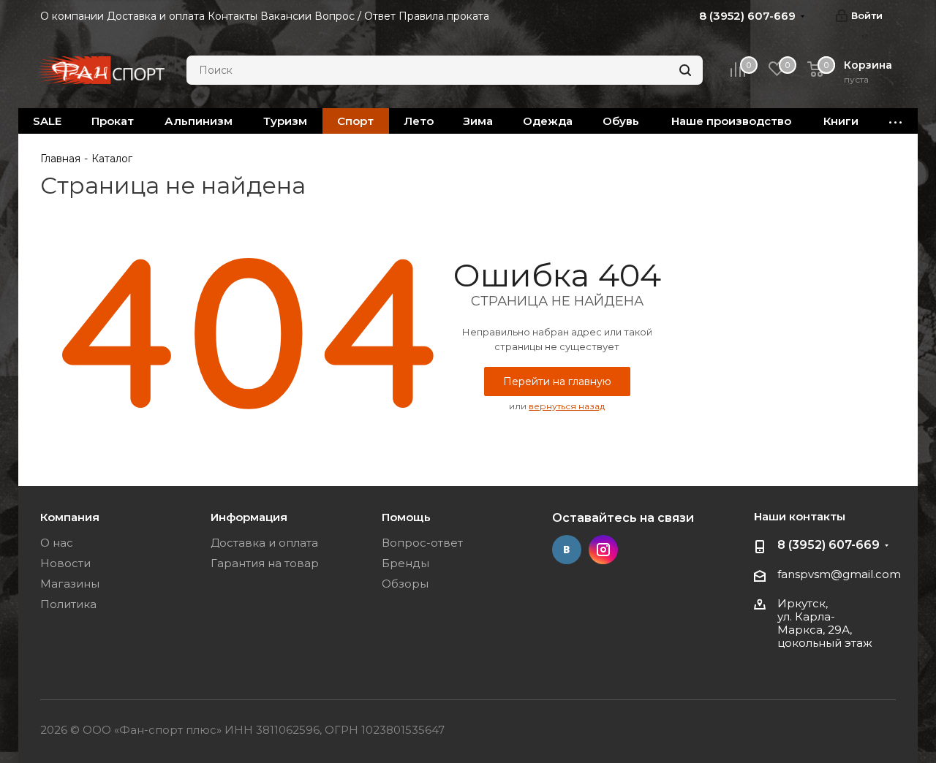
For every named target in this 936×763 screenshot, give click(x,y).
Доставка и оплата (264, 543)
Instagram (603, 549)
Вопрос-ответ (422, 543)
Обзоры (405, 584)
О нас (56, 543)
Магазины (69, 584)
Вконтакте (566, 549)
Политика (68, 604)
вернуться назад (567, 406)
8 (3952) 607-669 (828, 545)
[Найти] (685, 70)
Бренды (405, 563)
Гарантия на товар (265, 563)
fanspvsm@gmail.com (839, 574)
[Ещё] (896, 121)
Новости (65, 563)
